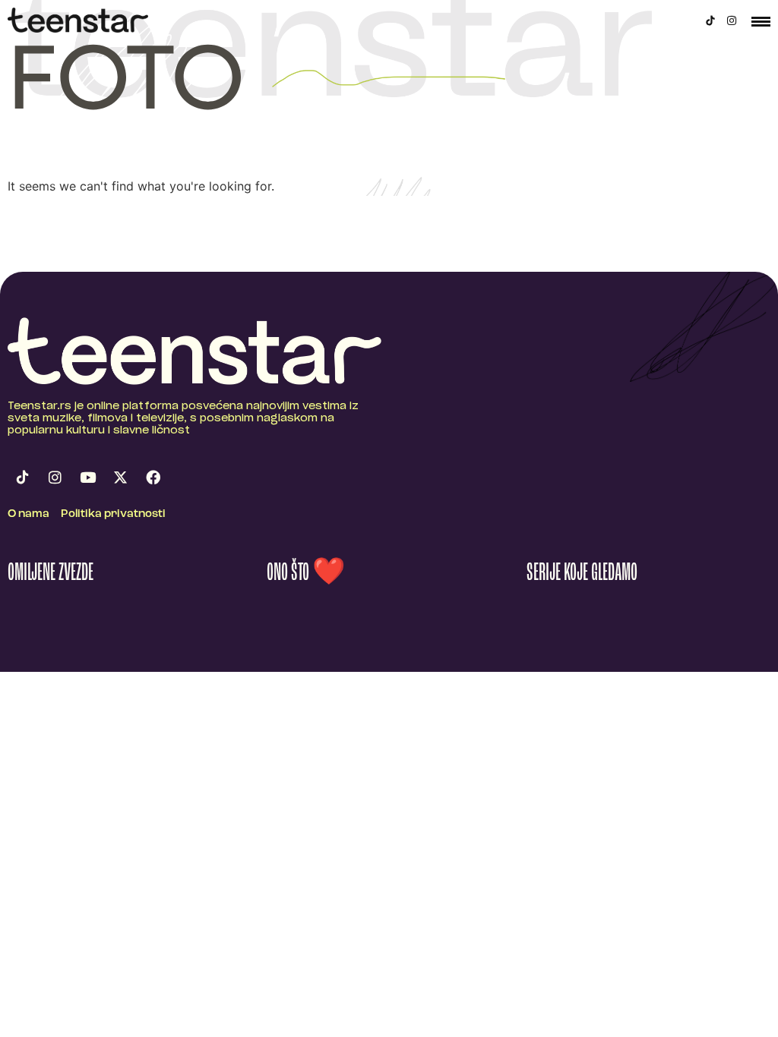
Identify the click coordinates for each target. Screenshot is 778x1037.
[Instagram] (731, 20)
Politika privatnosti (113, 514)
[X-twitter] (120, 477)
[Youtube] (87, 477)
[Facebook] (152, 477)
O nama (28, 514)
